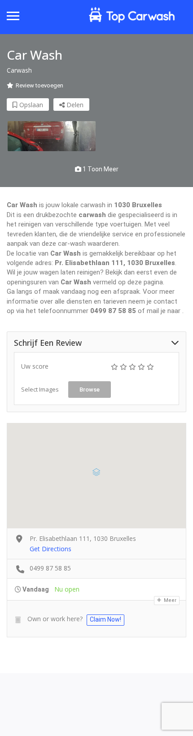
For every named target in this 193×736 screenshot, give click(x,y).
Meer (169, 600)
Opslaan (30, 104)
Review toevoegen (39, 85)
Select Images (40, 389)
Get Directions (50, 548)
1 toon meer (99, 169)
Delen (74, 104)
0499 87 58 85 (50, 568)
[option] (52, 136)
